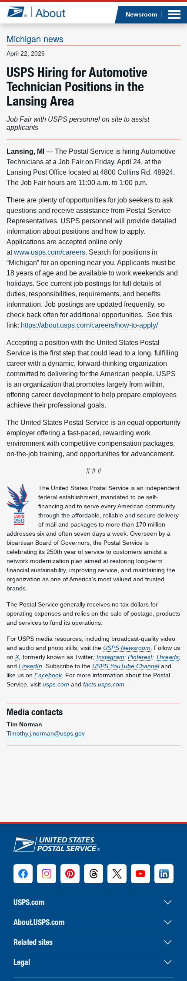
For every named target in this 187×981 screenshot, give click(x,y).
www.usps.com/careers (49, 252)
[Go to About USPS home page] (56, 842)
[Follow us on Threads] (93, 873)
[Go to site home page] (36, 11)
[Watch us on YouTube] (140, 873)
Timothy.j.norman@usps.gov (46, 733)
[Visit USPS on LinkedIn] (164, 873)
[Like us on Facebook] (23, 873)
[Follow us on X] (117, 873)
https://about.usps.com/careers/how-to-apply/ (89, 325)
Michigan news (35, 38)
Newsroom (141, 14)
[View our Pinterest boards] (70, 873)
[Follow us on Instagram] (46, 873)
